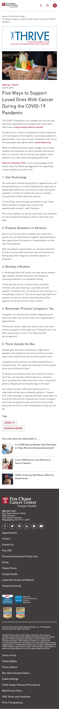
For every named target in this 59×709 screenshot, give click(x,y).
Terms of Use (9, 655)
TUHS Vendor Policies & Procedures (21, 685)
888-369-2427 (9, 511)
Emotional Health (13, 428)
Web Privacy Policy (12, 691)
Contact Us (8, 545)
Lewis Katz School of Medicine (18, 580)
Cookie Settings (10, 679)
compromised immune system (28, 127)
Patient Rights (9, 661)
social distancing (42, 142)
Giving (5, 562)
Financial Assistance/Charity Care (20, 556)
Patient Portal (9, 568)
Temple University (11, 586)
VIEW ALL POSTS (10, 85)
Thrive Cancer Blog (16, 17)
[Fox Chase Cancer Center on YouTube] (41, 526)
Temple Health (9, 574)
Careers (6, 539)
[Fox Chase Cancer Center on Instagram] (19, 526)
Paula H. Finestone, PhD (13, 163)
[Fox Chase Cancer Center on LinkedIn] (27, 526)
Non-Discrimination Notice (16, 673)
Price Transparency (12, 703)
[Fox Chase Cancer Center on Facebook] (5, 526)
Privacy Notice (9, 667)
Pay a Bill (7, 551)
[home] (10, 7)
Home (4, 17)
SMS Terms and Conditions (16, 697)
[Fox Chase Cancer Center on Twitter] (12, 526)
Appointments (9, 533)
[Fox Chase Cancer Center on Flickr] (34, 526)
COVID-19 (9, 423)
